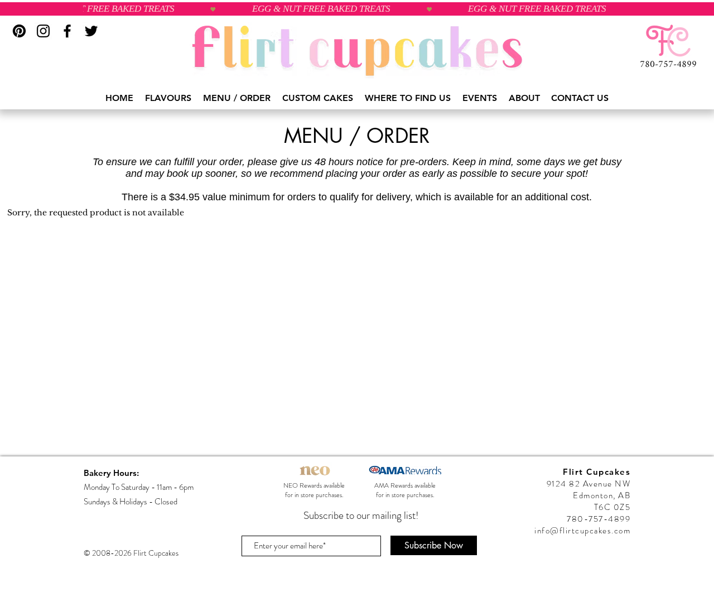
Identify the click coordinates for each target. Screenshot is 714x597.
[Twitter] (91, 31)
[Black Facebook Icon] (67, 31)
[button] (168, 98)
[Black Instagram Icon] (43, 31)
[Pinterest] (19, 31)
